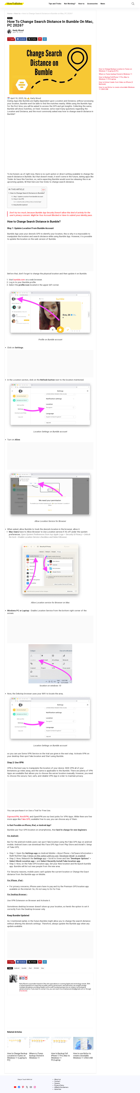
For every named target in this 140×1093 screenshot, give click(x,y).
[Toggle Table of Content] (42, 190)
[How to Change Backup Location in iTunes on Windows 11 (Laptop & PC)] (17, 1038)
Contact (57, 1081)
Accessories (92, 4)
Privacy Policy (59, 1085)
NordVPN (24, 816)
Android (16, 968)
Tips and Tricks (55, 4)
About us (57, 1079)
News (103, 4)
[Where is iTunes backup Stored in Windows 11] (39, 1038)
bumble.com (19, 279)
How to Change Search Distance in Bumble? (27, 193)
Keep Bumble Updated (20, 205)
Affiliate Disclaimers (61, 1087)
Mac (42, 968)
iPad (30, 968)
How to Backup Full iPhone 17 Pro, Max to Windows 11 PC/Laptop (60, 1056)
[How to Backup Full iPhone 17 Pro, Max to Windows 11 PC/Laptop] (61, 1038)
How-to (81, 4)
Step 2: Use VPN (19, 199)
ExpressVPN (13, 816)
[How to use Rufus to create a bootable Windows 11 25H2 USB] (83, 1038)
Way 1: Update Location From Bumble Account (28, 196)
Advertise (57, 1089)
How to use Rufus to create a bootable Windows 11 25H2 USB (83, 1055)
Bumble (24, 968)
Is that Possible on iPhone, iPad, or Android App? (29, 201)
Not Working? (69, 4)
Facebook (23, 991)
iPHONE (36, 968)
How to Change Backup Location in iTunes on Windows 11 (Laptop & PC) (17, 1056)
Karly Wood (18, 30)
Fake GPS (25, 819)
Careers (57, 1083)
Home (9, 13)
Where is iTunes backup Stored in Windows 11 (36, 1055)
